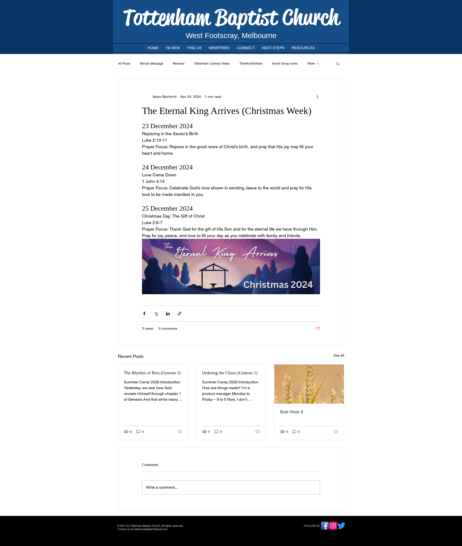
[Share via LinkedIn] (168, 313)
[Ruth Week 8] (309, 384)
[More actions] (317, 97)
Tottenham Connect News (212, 63)
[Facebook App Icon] (325, 526)
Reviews (179, 63)
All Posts (124, 63)
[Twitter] (341, 526)
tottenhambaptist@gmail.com (150, 529)
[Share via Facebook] (144, 313)
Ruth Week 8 (291, 411)
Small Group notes (285, 63)
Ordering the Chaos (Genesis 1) (229, 372)
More (311, 63)
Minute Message (151, 63)
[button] (338, 64)
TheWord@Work (250, 63)
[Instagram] (333, 526)
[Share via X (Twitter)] (156, 313)
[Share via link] (179, 313)
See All (339, 355)
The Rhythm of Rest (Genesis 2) (152, 372)
